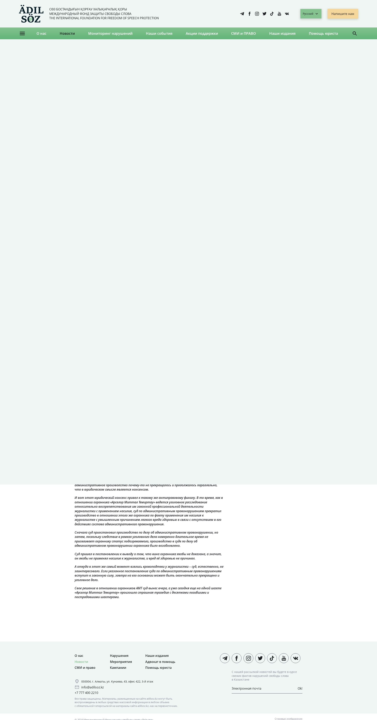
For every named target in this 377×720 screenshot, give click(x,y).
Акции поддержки (202, 33)
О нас (41, 33)
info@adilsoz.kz (92, 687)
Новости (67, 33)
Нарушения (119, 655)
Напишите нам (342, 14)
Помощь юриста (323, 33)
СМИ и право (85, 667)
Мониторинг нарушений (110, 33)
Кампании (118, 667)
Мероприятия (121, 662)
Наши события (159, 33)
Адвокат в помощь (160, 662)
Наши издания (282, 33)
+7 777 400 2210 (86, 693)
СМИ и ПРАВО (243, 33)
